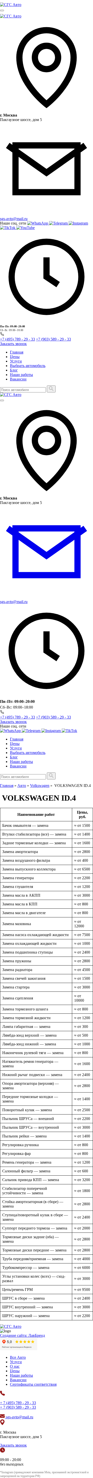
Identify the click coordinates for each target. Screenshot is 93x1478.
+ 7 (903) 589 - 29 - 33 (18, 1407)
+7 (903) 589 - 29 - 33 (53, 339)
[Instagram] (78, 223)
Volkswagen (39, 785)
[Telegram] (59, 223)
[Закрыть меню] (2, 400)
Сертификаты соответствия (33, 1384)
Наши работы (21, 374)
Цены (15, 357)
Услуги (16, 361)
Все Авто (18, 1357)
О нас (15, 1366)
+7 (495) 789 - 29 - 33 (17, 339)
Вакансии (18, 379)
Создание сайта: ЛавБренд (22, 1335)
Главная (16, 352)
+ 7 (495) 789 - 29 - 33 (18, 1403)
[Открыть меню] (2, 10)
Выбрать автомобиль (27, 366)
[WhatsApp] (38, 223)
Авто (21, 785)
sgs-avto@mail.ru (14, 219)
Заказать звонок (13, 344)
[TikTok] (8, 228)
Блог (14, 370)
